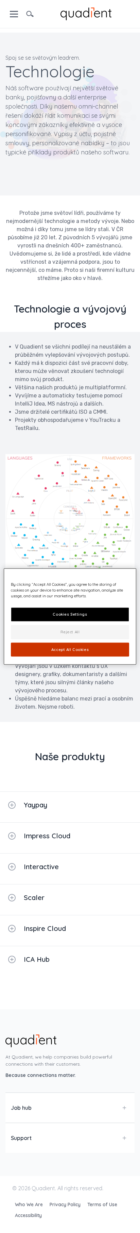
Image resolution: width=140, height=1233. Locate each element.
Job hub (21, 1107)
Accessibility (28, 1215)
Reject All (70, 631)
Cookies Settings (70, 614)
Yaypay (35, 805)
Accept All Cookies (70, 649)
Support (21, 1138)
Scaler (34, 897)
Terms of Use (102, 1204)
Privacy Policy (66, 1204)
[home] (85, 13)
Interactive (41, 866)
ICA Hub (37, 959)
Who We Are (29, 1204)
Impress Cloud (47, 836)
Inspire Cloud (45, 928)
